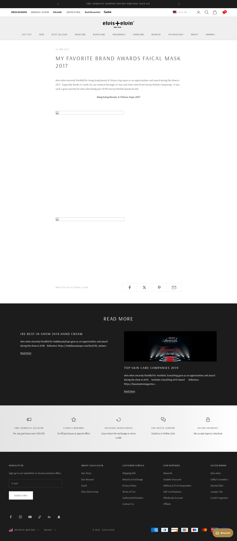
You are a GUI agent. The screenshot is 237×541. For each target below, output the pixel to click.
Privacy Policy (129, 485)
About (194, 34)
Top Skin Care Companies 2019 (151, 368)
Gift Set (27, 34)
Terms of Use (128, 491)
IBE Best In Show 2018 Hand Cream (51, 334)
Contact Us (128, 504)
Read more (25, 353)
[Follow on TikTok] (39, 517)
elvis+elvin (216, 473)
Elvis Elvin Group (89, 491)
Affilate (167, 504)
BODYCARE (99, 34)
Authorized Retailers (132, 497)
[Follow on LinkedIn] (49, 517)
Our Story (86, 473)
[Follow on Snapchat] (59, 517)
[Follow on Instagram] (20, 517)
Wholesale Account (173, 497)
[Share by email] (174, 287)
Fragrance (119, 34)
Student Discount (172, 479)
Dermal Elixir (217, 485)
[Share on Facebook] (129, 287)
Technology (175, 34)
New (41, 34)
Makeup (156, 34)
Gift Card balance (172, 491)
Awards (210, 34)
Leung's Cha (217, 491)
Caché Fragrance (219, 497)
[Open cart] (220, 12)
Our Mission (87, 479)
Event (84, 485)
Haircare (138, 34)
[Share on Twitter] (144, 287)
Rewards (167, 473)
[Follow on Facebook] (11, 517)
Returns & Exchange (132, 479)
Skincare (80, 34)
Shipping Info (129, 473)
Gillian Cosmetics (219, 479)
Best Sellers (59, 34)
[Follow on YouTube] (30, 517)
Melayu (48, 530)
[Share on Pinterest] (159, 287)
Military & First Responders (177, 485)
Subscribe (21, 495)
